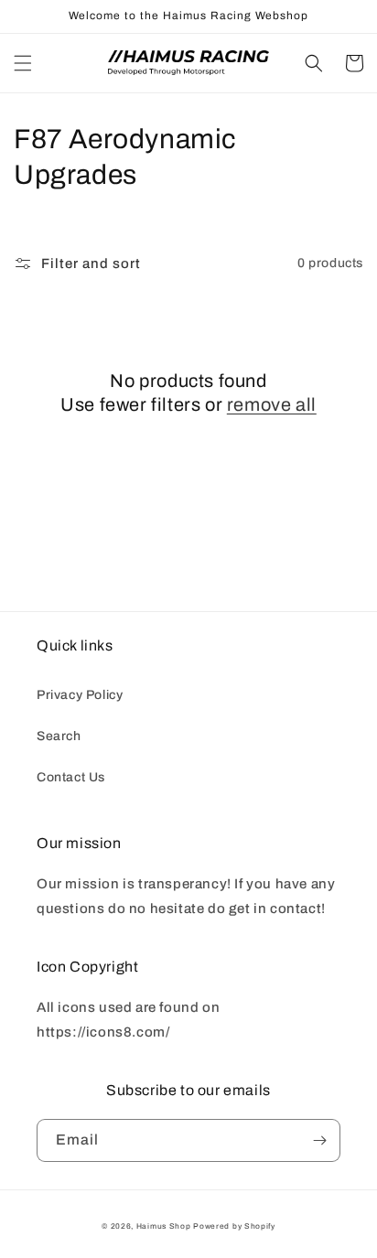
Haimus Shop (163, 1226)
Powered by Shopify (234, 1226)
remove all (272, 404)
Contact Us (71, 777)
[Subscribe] (319, 1140)
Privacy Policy (80, 695)
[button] (23, 63)
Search (59, 736)
